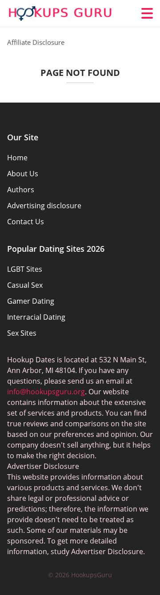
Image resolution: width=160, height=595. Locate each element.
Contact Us (25, 221)
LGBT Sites (24, 269)
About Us (22, 173)
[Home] (60, 13)
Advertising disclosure (44, 205)
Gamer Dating (30, 301)
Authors (20, 189)
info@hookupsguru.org (46, 392)
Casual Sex (25, 285)
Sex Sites (21, 333)
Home (17, 158)
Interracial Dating (36, 317)
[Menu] (147, 13)
